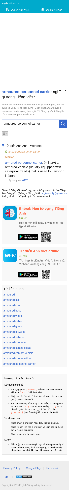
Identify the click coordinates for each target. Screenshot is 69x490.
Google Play (33, 468)
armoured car (11, 299)
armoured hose (12, 310)
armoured (9, 294)
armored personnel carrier (23, 162)
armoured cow (11, 305)
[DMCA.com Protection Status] (24, 476)
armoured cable (12, 321)
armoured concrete (14, 342)
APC (25, 180)
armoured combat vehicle (18, 353)
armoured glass (12, 326)
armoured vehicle (13, 337)
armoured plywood (14, 331)
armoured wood (12, 315)
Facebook (52, 468)
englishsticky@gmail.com (54, 193)
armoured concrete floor (17, 358)
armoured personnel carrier (19, 363)
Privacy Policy (11, 468)
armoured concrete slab (17, 347)
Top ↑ (6, 476)
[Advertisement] (34, 51)
